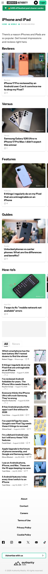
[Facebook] (3, 542)
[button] (24, 2)
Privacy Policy (24, 527)
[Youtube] (20, 542)
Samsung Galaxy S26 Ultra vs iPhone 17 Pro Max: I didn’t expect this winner (23, 129)
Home (4, 24)
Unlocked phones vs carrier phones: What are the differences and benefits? (23, 240)
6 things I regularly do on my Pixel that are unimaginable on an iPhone (23, 184)
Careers (24, 513)
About (24, 498)
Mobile (14, 24)
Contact (24, 506)
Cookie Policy (24, 534)
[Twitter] (28, 542)
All (6, 344)
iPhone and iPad (28, 24)
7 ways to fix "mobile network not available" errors (23, 295)
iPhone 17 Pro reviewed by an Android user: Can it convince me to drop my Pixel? (23, 74)
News (16, 344)
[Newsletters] (36, 542)
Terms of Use (24, 520)
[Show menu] (2, 2)
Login (42, 2)
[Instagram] (11, 542)
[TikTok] (44, 542)
